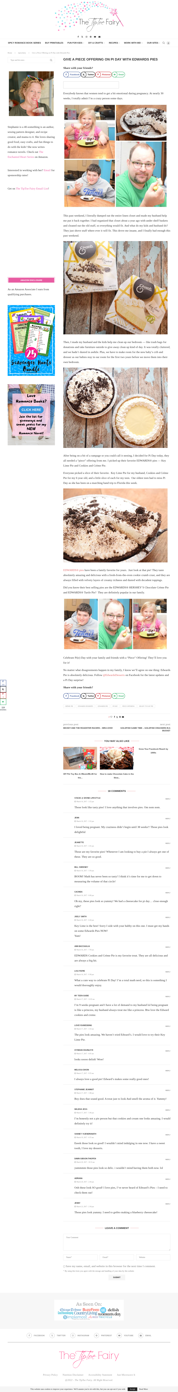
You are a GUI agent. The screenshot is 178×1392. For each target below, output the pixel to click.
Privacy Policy (50, 1374)
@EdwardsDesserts (114, 674)
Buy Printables (54, 43)
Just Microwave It (126, 1374)
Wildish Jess (80, 1109)
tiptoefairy (22, 53)
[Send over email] (3, 702)
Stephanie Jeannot (84, 1089)
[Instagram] (86, 37)
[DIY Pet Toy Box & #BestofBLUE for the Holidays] (80, 758)
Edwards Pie (103, 706)
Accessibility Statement (100, 1374)
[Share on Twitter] (117, 717)
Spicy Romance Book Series (24, 43)
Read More (143, 1389)
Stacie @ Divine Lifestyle (87, 798)
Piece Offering (128, 706)
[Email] (99, 37)
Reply (167, 799)
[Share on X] (3, 689)
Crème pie (69, 706)
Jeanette (79, 842)
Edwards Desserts (85, 706)
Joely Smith (80, 917)
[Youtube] (95, 37)
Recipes (113, 43)
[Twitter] (82, 37)
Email (47, 170)
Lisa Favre (79, 971)
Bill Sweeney (81, 867)
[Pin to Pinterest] (120, 717)
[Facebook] (78, 37)
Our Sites (152, 43)
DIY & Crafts (95, 43)
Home (10, 53)
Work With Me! (132, 43)
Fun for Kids (74, 43)
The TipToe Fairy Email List (32, 188)
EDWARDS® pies (73, 570)
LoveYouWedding (83, 1025)
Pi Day (115, 706)
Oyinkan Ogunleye (83, 1050)
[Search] (163, 43)
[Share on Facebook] (114, 717)
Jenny (77, 1203)
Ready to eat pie (146, 706)
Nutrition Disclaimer (73, 1374)
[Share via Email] (123, 717)
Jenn (76, 818)
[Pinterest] (91, 37)
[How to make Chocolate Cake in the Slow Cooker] (117, 758)
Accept (132, 1389)
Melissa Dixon (81, 1070)
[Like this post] (111, 717)
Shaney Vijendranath (85, 1134)
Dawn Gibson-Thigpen (85, 1159)
